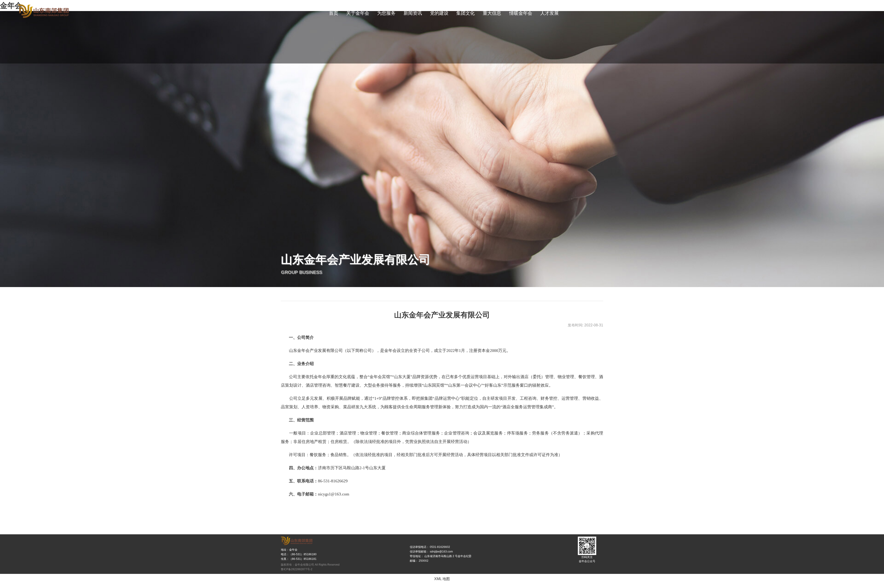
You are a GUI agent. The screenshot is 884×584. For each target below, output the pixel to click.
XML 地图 (442, 579)
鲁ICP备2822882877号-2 (296, 569)
